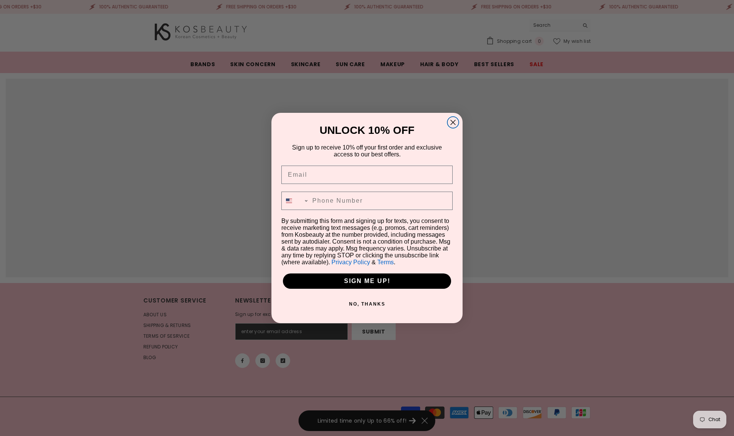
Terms (385, 262)
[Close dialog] (453, 122)
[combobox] (295, 201)
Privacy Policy (350, 262)
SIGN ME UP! (367, 281)
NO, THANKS (367, 304)
